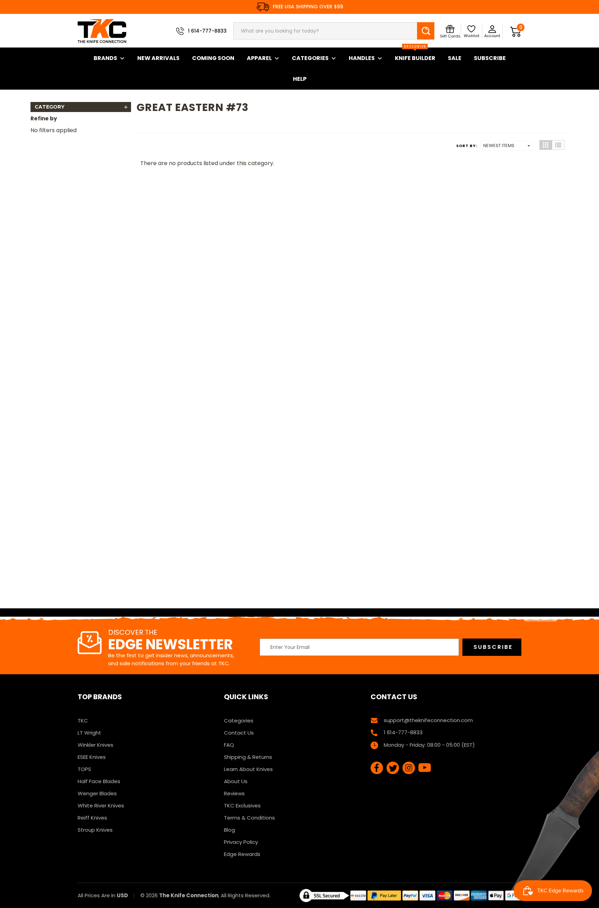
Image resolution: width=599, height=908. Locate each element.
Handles (362, 58)
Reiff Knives (92, 817)
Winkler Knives (95, 744)
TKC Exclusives (242, 805)
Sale (454, 58)
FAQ (229, 744)
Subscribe (490, 58)
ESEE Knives (92, 757)
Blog (229, 829)
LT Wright (89, 732)
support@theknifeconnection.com (428, 720)
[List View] (558, 145)
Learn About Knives (248, 769)
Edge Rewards (242, 854)
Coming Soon (213, 58)
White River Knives (101, 805)
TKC (83, 720)
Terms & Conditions (249, 817)
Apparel (259, 58)
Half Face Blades (99, 781)
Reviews (234, 793)
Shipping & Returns (248, 757)
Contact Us (239, 732)
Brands (105, 58)
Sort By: (466, 145)
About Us (236, 781)
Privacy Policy (241, 842)
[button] (81, 107)
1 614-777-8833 (207, 30)
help (299, 79)
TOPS (84, 769)
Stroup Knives (95, 829)
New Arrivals (158, 58)
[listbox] (506, 146)
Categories (310, 58)
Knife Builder (415, 55)
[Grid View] (545, 145)
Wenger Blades (97, 793)
